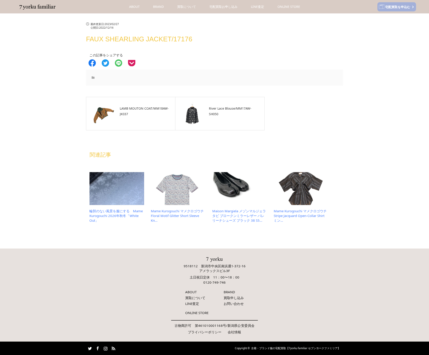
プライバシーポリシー (204, 332)
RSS (112, 347)
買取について (186, 6)
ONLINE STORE (289, 6)
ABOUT (134, 6)
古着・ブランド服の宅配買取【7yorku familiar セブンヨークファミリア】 (295, 348)
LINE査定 (257, 6)
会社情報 (234, 332)
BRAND (158, 6)
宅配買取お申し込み (223, 6)
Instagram (105, 347)
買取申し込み (234, 297)
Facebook (97, 347)
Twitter (89, 347)
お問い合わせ (234, 303)
